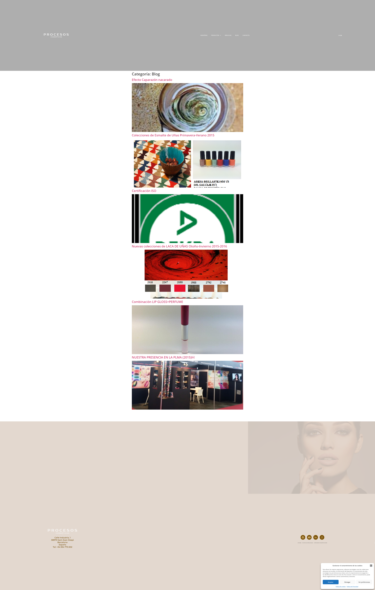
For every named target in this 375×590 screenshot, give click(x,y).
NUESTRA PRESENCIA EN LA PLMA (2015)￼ (163, 357)
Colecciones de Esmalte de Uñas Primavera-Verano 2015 (173, 135)
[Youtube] (309, 537)
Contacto (246, 35)
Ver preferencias (364, 582)
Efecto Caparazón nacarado (152, 80)
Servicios (228, 35)
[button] (371, 566)
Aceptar (330, 582)
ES (341, 35)
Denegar (347, 582)
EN (339, 35)
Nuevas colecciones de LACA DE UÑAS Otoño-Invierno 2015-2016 (179, 246)
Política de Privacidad (352, 586)
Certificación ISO (144, 191)
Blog (237, 35)
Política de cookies (341, 586)
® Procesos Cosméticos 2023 (320, 542)
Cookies (299, 542)
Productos (215, 35)
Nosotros (203, 35)
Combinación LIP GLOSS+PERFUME (157, 302)
